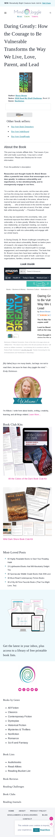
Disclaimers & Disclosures (23, 815)
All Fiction (13, 707)
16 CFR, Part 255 (26, 350)
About (22, 811)
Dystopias (13, 720)
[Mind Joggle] (27, 13)
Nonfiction (19, 101)
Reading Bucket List (19, 771)
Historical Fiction (17, 725)
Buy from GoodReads (20, 136)
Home (11, 811)
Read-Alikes (14, 766)
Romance (13, 738)
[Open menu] (5, 13)
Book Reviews (10, 778)
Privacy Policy (38, 811)
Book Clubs (9, 794)
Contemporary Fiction (20, 716)
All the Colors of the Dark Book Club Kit (27, 479)
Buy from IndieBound (20, 132)
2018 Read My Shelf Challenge (28, 98)
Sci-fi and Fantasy (18, 742)
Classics (12, 712)
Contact (27, 819)
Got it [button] (36, 830)
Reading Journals (12, 801)
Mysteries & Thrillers (19, 729)
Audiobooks (14, 762)
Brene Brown (21, 96)
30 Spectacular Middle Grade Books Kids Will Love (29, 574)
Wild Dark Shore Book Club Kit (18, 539)
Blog (45, 815)
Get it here (46, 3)
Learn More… (35, 414)
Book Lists (8, 754)
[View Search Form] (50, 12)
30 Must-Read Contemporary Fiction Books (26, 578)
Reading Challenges (13, 786)
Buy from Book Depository (22, 127)
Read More (45, 830)
